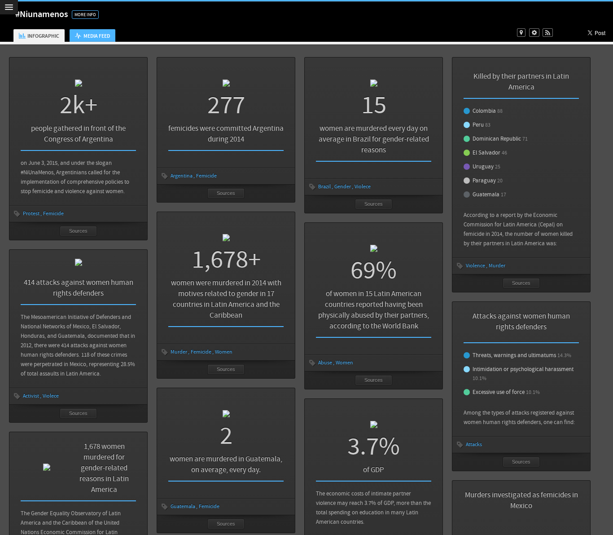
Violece (363, 186)
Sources (78, 231)
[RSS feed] (548, 32)
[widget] (534, 32)
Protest (31, 213)
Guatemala (183, 506)
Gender (342, 186)
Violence (475, 265)
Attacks (474, 444)
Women (223, 352)
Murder (497, 265)
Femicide (53, 213)
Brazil (324, 186)
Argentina (182, 175)
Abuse (325, 362)
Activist (31, 396)
